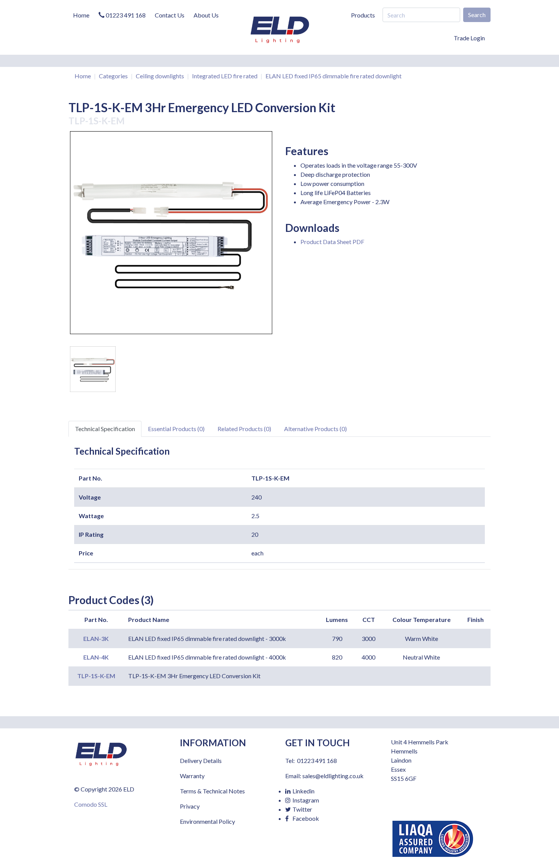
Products (363, 15)
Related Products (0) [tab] (244, 428)
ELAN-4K (96, 657)
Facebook (305, 818)
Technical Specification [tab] (105, 428)
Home (81, 15)
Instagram (305, 800)
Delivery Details (201, 760)
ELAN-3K (96, 638)
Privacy (190, 806)
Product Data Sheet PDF (332, 241)
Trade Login (469, 37)
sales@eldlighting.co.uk (333, 775)
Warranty (192, 775)
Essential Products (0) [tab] (176, 428)
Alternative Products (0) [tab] (315, 428)
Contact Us (169, 15)
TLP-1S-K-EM (96, 675)
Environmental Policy (207, 821)
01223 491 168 (125, 15)
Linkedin (302, 791)
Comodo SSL (90, 804)
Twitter (301, 809)
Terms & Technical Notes (212, 791)
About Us (206, 15)
